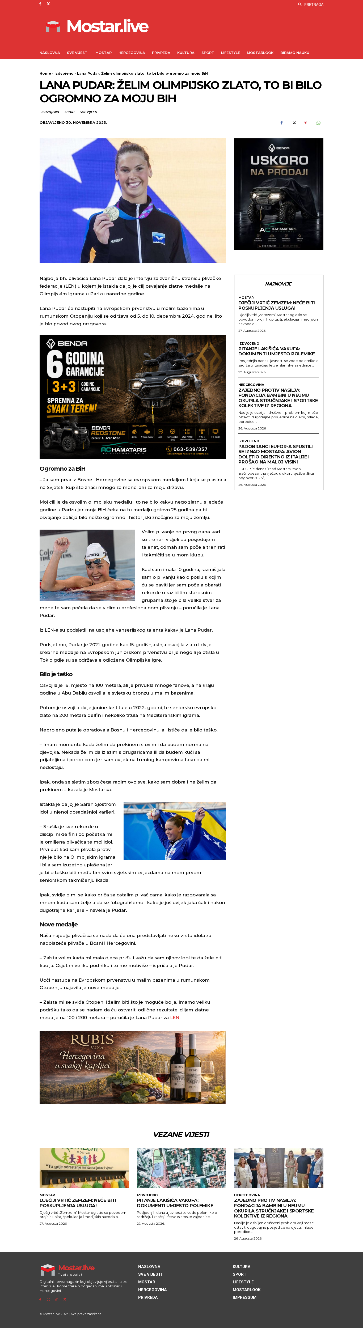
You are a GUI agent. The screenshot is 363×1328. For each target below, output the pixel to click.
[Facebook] (40, 4)
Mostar (246, 298)
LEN (174, 1017)
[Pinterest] (306, 122)
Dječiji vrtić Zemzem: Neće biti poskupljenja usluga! (276, 305)
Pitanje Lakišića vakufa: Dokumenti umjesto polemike (276, 351)
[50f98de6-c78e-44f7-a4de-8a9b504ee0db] (133, 397)
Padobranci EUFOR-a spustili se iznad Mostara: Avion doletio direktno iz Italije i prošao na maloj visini (275, 454)
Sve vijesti (88, 112)
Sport (69, 112)
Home (45, 73)
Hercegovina (251, 385)
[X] (48, 4)
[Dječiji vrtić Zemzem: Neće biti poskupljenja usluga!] (84, 1168)
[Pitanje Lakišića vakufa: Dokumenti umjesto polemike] (181, 1168)
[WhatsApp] (318, 122)
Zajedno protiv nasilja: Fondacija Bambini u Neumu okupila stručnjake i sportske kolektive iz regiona (278, 398)
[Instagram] (48, 1300)
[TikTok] (57, 1300)
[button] (309, 4)
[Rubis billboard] (133, 1067)
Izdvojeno (64, 73)
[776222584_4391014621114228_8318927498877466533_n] (278, 194)
